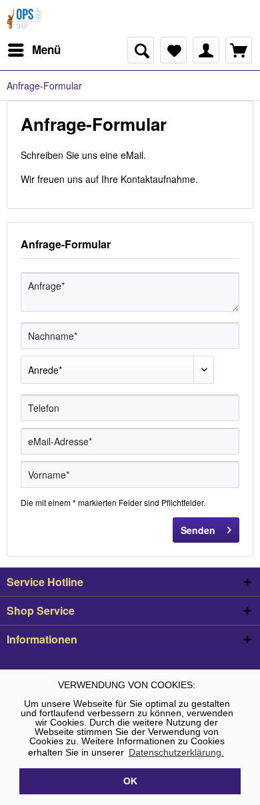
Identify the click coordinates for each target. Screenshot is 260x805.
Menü (46, 49)
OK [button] (130, 781)
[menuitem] (33, 50)
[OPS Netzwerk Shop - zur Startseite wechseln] (25, 18)
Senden (198, 530)
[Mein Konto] (206, 50)
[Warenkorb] (238, 50)
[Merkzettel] (173, 50)
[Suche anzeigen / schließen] (140, 50)
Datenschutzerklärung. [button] (176, 752)
